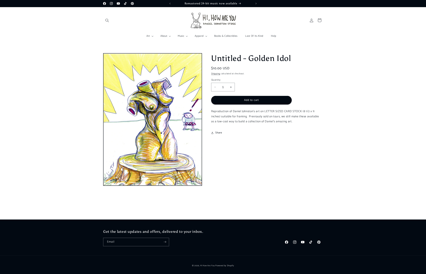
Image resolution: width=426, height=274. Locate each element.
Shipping (215, 73)
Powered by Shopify (224, 265)
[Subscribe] (165, 242)
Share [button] (218, 133)
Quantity (216, 80)
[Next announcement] (256, 3)
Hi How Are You (207, 265)
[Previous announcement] (170, 3)
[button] (107, 20)
